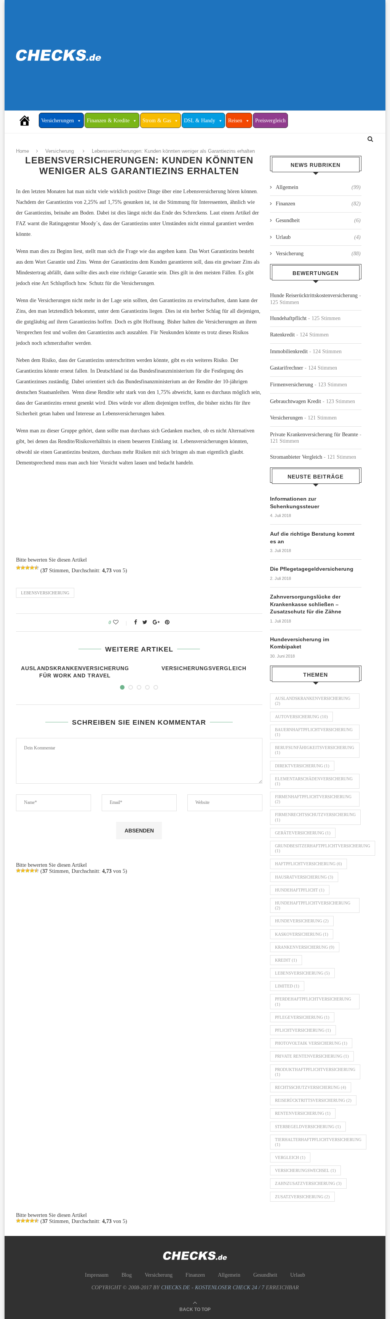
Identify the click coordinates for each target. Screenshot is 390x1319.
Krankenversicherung (304, 947)
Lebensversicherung (45, 593)
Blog (126, 1275)
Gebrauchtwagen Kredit (295, 401)
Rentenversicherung (303, 1113)
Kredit (286, 960)
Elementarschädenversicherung (314, 781)
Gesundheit (318, 220)
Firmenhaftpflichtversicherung (313, 799)
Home (22, 151)
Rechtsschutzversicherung (310, 1087)
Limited (287, 986)
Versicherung (59, 151)
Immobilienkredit (289, 351)
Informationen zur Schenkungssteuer (294, 502)
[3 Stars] (27, 567)
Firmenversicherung (291, 384)
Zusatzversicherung (302, 1196)
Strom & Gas (156, 120)
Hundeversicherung (302, 921)
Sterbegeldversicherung (308, 1126)
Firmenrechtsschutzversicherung (315, 817)
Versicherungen (57, 120)
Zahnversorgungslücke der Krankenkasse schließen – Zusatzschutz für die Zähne (305, 604)
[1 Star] (18, 567)
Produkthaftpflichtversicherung (315, 1072)
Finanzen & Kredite (108, 120)
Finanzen (318, 203)
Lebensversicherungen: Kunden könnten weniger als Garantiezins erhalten (173, 151)
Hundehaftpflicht (288, 318)
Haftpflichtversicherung (308, 863)
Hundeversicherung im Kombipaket (299, 643)
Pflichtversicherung (303, 1030)
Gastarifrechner (286, 368)
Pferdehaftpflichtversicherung (313, 1001)
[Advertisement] (256, 55)
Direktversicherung (302, 766)
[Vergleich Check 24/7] (27, 120)
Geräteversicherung (303, 833)
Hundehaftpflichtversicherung (312, 905)
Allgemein (318, 187)
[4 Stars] (32, 567)
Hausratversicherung (304, 877)
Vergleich (290, 1157)
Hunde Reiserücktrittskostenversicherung (314, 295)
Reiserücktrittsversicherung (313, 1100)
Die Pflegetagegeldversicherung (311, 569)
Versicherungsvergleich (203, 668)
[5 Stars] (36, 567)
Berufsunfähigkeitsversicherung (314, 750)
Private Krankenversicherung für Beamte (314, 434)
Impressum (97, 1275)
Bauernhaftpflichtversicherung (314, 732)
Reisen (235, 120)
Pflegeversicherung (302, 1017)
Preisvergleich (270, 120)
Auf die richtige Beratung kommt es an (312, 537)
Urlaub (318, 237)
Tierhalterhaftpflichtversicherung (318, 1142)
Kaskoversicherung (301, 934)
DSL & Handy (199, 120)
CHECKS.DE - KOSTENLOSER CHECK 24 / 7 (212, 1287)
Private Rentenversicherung (312, 1056)
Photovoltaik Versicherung (311, 1043)
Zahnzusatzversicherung (308, 1183)
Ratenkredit (282, 335)
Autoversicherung (301, 716)
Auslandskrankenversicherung (312, 701)
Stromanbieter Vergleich (296, 457)
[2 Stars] (23, 567)
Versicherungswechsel (305, 1170)
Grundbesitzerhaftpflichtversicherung (322, 848)
